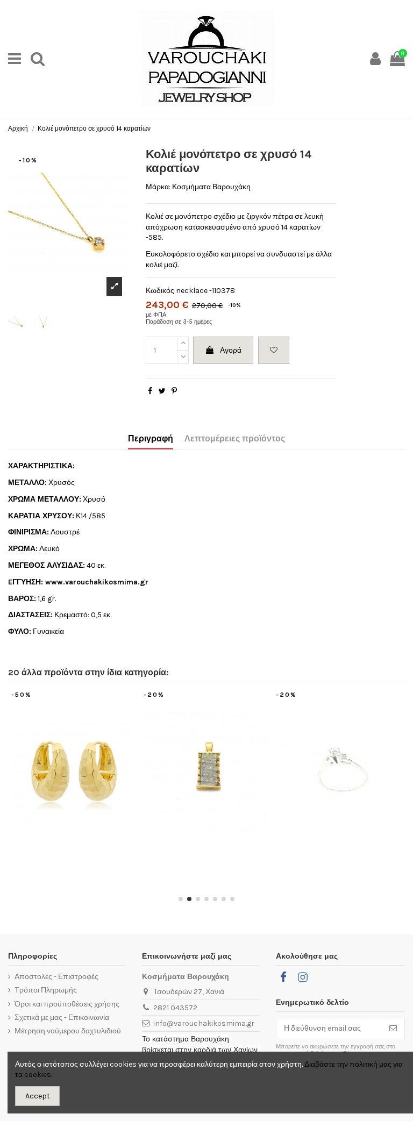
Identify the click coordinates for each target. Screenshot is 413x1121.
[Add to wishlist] (273, 350)
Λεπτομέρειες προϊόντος (234, 438)
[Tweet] (162, 391)
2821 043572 (175, 1007)
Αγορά (230, 350)
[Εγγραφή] (393, 1028)
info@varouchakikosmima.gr (203, 1023)
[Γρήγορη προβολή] (81, 849)
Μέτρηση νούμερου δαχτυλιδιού (68, 1031)
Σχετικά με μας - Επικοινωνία (62, 1017)
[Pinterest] (174, 391)
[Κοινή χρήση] (150, 391)
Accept (37, 1096)
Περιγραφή (150, 438)
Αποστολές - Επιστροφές (56, 976)
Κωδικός (160, 290)
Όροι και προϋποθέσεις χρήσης (67, 1004)
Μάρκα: (158, 186)
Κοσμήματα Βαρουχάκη (211, 186)
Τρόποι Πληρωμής (46, 990)
